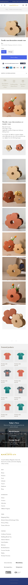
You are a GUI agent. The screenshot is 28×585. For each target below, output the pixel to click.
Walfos (3, 553)
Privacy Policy (4, 522)
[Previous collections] (12, 340)
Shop (2, 489)
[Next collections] (16, 340)
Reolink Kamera (5, 547)
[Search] (4, 5)
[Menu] (1, 5)
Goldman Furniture (6, 534)
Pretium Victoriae (5, 555)
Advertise (3, 503)
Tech (2, 478)
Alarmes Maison (5, 539)
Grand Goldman (15, 580)
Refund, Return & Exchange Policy (10, 520)
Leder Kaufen (4, 542)
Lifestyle (3, 481)
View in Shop (14, 57)
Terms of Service (5, 525)
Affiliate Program (5, 508)
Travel (2, 483)
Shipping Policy (5, 517)
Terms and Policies (14, 583)
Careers (3, 506)
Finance (3, 475)
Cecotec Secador (5, 550)
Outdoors (3, 486)
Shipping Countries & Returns (8, 73)
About (2, 498)
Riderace (3, 545)
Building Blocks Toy (6, 537)
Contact (3, 500)
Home (7, 9)
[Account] (23, 5)
